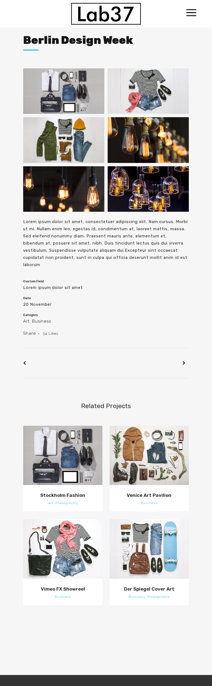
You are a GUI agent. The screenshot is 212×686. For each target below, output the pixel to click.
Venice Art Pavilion (149, 495)
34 (50, 333)
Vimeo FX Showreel (63, 589)
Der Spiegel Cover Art (149, 589)
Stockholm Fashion (62, 495)
